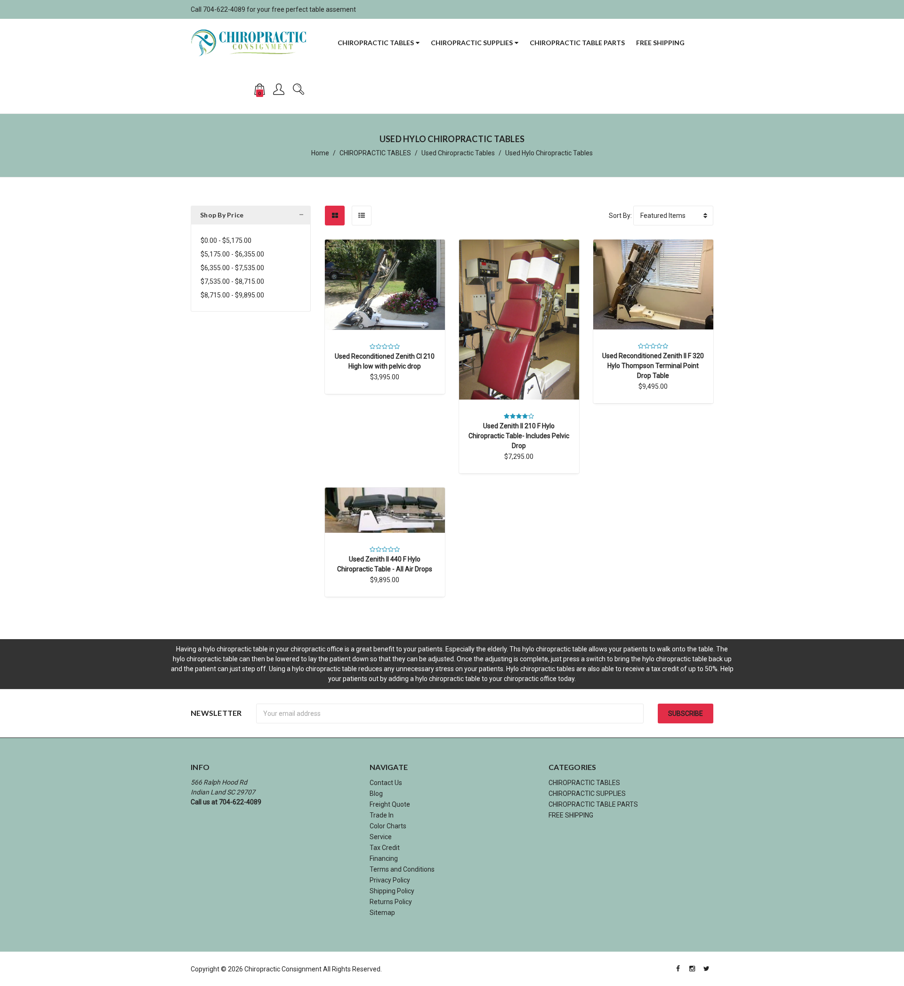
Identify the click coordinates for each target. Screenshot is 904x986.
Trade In (382, 815)
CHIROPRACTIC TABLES (376, 43)
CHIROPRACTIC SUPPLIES (472, 43)
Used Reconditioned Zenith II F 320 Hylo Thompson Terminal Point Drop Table (653, 365)
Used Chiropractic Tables (458, 153)
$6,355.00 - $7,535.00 (232, 268)
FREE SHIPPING (660, 43)
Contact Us (386, 782)
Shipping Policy (392, 891)
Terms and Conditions (402, 869)
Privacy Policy (390, 880)
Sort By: (620, 215)
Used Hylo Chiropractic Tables (549, 153)
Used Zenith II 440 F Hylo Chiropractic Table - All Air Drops (384, 564)
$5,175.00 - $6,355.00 (232, 254)
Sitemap (382, 912)
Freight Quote (390, 804)
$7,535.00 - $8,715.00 (232, 281)
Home (320, 153)
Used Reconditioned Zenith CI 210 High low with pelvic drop (385, 361)
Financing (384, 858)
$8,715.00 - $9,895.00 (232, 295)
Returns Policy (391, 902)
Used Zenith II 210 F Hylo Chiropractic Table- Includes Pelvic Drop (518, 435)
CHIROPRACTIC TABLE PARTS (577, 43)
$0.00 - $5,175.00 (226, 240)
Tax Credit (385, 847)
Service (381, 837)
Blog (376, 793)
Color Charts (388, 826)
